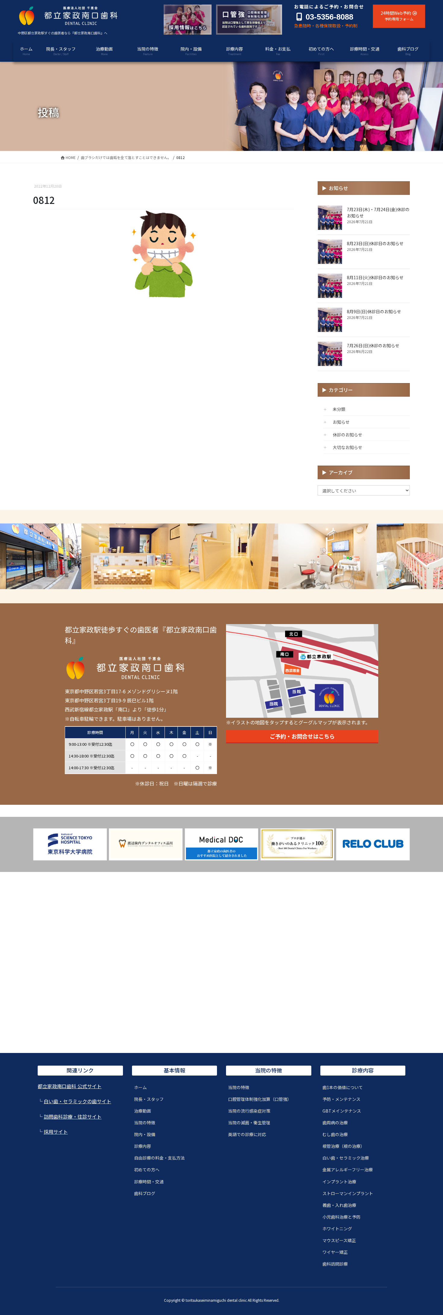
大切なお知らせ (347, 447)
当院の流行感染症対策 (249, 1111)
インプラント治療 (339, 1182)
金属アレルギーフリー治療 (347, 1170)
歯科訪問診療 (335, 1264)
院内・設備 (144, 1134)
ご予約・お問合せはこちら (302, 736)
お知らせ (341, 422)
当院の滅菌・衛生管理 (249, 1123)
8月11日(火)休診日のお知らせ (375, 277)
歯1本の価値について (342, 1087)
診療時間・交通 (149, 1182)
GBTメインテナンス (341, 1111)
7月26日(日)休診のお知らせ (373, 345)
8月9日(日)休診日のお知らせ (374, 311)
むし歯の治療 (335, 1134)
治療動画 (142, 1111)
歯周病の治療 (335, 1123)
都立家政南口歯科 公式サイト (70, 1086)
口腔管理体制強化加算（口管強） (259, 1099)
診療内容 (142, 1146)
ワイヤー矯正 (335, 1252)
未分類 (339, 409)
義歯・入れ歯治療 (339, 1205)
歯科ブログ (144, 1193)
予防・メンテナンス (341, 1099)
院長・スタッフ (149, 1099)
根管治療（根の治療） (343, 1146)
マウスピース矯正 (339, 1240)
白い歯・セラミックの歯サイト (77, 1101)
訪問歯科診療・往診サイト (73, 1116)
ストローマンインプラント (347, 1193)
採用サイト (56, 1131)
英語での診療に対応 (247, 1134)
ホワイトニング (337, 1229)
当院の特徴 (144, 1123)
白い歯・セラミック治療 (345, 1158)
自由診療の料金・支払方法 (159, 1158)
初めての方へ (146, 1170)
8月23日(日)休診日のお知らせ (375, 243)
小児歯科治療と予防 (341, 1217)
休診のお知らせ (347, 435)
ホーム (140, 1087)
